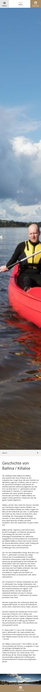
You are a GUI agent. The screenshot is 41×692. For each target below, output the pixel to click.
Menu (4, 6)
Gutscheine (20, 690)
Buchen (35, 6)
